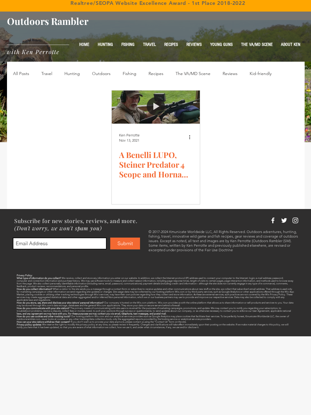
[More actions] (191, 137)
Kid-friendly (261, 73)
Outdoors (101, 73)
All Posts (21, 73)
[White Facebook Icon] (273, 220)
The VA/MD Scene (193, 73)
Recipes (156, 73)
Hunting (72, 73)
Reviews (230, 73)
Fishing (129, 73)
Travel (46, 73)
